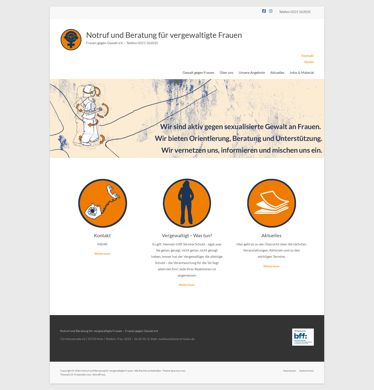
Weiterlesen (102, 253)
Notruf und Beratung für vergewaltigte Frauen (164, 35)
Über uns (226, 72)
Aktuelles (277, 72)
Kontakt (307, 55)
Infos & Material (302, 72)
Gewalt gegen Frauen (198, 72)
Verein (309, 62)
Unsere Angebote (252, 72)
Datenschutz (306, 370)
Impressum (289, 370)
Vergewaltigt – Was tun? (187, 235)
